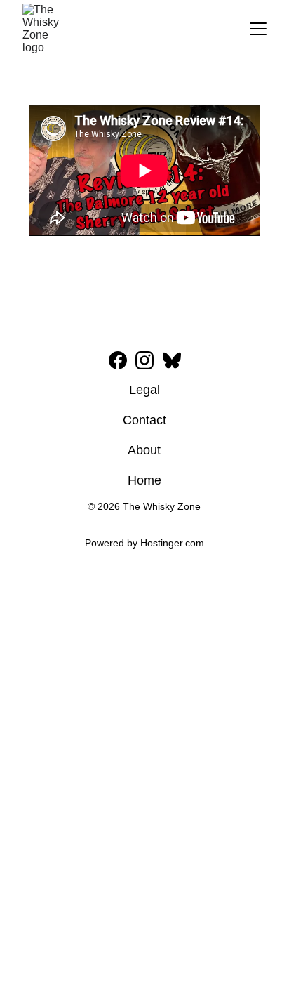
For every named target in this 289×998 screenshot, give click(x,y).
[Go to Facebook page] (118, 360)
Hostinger (161, 543)
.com (193, 543)
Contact (144, 420)
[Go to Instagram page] (144, 360)
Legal (144, 390)
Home (144, 480)
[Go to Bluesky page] (172, 360)
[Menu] (258, 28)
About (144, 450)
